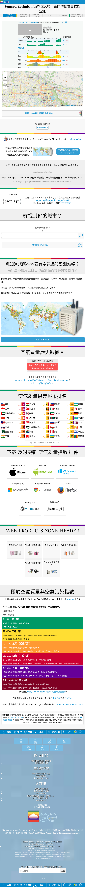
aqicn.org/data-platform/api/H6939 (52, 200)
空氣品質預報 (41, 793)
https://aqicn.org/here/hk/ (42, 172)
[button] (46, 82)
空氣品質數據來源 (41, 789)
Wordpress (30, 502)
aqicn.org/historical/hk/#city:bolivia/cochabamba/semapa (42, 380)
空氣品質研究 (41, 768)
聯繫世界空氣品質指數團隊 (41, 761)
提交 (63, 870)
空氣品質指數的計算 (41, 791)
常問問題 (41, 783)
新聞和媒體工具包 (41, 763)
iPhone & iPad (18, 465)
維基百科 (56, 698)
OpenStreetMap (70, 106)
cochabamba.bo (73, 139)
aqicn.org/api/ (65, 203)
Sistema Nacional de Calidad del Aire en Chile (42, 846)
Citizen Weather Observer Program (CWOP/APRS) (42, 842)
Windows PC (18, 483)
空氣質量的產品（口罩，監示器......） (41, 796)
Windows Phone (67, 465)
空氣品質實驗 (41, 776)
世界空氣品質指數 (16, 718)
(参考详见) (41, 649)
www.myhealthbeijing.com (70, 704)
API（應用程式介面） (41, 798)
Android (42, 465)
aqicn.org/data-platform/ (42, 383)
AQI (28, 22)
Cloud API (55, 501)
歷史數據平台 (41, 800)
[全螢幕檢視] (66, 22)
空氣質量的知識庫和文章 (41, 773)
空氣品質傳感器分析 (41, 778)
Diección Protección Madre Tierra (42, 844)
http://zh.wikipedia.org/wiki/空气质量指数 (46, 691)
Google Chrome (42, 483)
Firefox (67, 483)
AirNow (70, 599)
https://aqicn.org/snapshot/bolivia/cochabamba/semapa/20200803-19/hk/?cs (42, 181)
